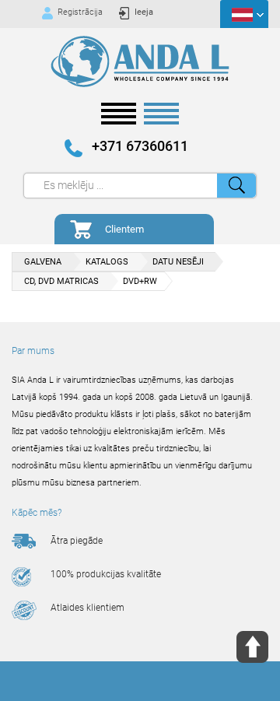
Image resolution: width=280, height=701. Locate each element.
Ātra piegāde (77, 540)
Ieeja (144, 12)
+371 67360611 (140, 146)
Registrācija (80, 12)
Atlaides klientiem (87, 607)
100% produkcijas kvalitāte (106, 574)
